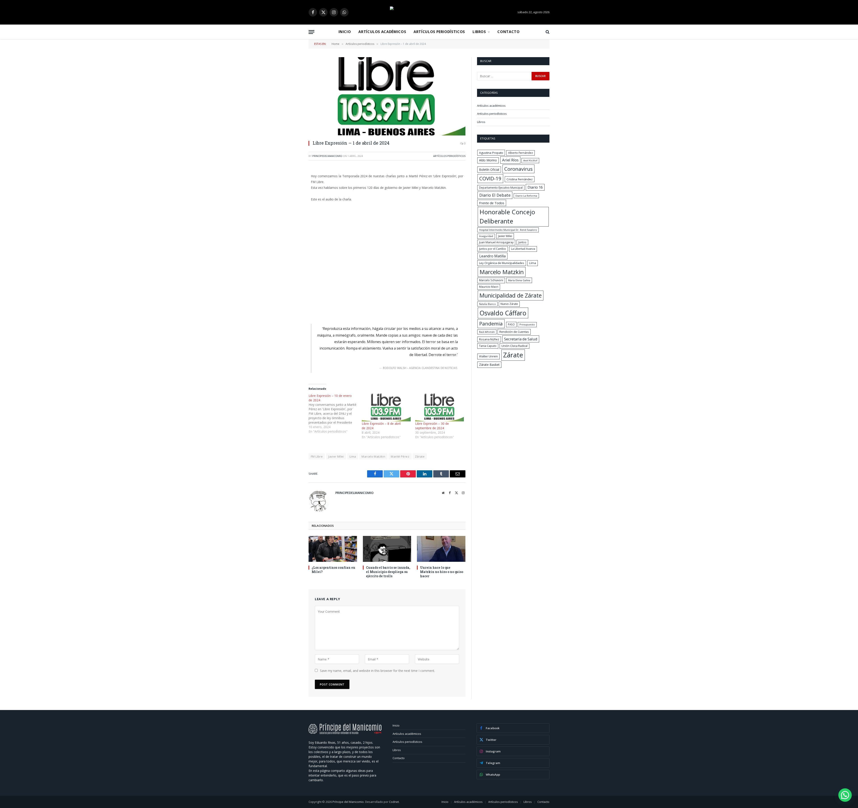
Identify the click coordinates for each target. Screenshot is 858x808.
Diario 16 (535, 187)
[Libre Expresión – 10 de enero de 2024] (335, 414)
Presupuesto (527, 324)
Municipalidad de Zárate (510, 295)
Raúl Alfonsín (487, 331)
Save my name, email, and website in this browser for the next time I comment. (377, 670)
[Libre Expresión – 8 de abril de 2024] (386, 407)
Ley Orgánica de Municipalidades (501, 263)
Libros (479, 31)
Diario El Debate (495, 195)
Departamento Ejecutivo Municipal (501, 188)
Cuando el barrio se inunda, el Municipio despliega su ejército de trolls (388, 571)
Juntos (522, 242)
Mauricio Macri (488, 287)
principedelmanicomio (327, 156)
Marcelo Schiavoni (491, 280)
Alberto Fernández (520, 153)
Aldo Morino (488, 160)
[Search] (547, 32)
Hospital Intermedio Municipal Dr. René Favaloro (508, 229)
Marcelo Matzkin (373, 456)
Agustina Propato (491, 153)
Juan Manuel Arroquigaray (496, 242)
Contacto (508, 31)
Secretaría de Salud (520, 339)
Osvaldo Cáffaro (502, 313)
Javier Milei (336, 456)
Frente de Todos (491, 203)
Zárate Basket (489, 364)
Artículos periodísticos (439, 31)
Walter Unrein (488, 356)
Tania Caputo (487, 346)
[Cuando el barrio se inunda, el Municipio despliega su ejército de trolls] (387, 549)
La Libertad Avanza (523, 249)
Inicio (345, 31)
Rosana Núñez (489, 339)
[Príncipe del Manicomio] (429, 12)
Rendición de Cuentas (514, 332)
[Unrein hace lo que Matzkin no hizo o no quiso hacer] (441, 549)
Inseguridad (486, 236)
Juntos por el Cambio (492, 248)
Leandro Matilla (492, 256)
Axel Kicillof (530, 160)
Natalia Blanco (487, 304)
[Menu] (311, 32)
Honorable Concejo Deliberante (507, 216)
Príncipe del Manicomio (348, 802)
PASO (511, 324)
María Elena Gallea (519, 280)
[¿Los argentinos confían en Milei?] (333, 549)
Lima (352, 456)
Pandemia (491, 323)
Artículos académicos (382, 31)
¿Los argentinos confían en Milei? (333, 569)
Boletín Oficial (489, 169)
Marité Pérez (400, 456)
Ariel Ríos (510, 159)
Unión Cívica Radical (514, 346)
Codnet (394, 802)
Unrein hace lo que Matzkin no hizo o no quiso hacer (441, 571)
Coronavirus (518, 168)
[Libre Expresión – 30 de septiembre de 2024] (439, 407)
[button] (845, 795)
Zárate (420, 456)
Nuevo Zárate (509, 304)
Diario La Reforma (526, 195)
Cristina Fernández (520, 179)
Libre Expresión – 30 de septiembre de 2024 (432, 425)
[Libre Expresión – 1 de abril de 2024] (387, 96)
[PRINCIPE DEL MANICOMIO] (345, 733)
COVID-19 (490, 178)
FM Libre (317, 456)
